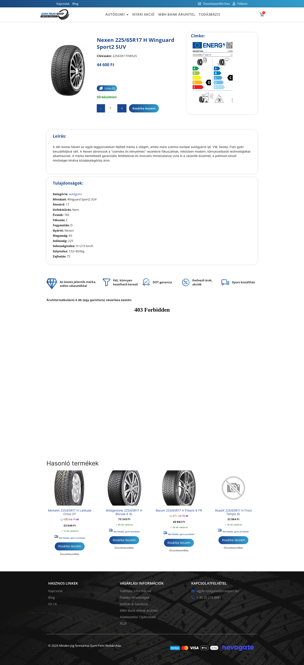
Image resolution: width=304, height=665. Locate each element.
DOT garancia (162, 282)
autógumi (75, 194)
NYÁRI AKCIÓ (143, 14)
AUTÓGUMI (115, 14)
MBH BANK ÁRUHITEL (176, 14)
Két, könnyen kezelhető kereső (125, 282)
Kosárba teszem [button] (69, 546)
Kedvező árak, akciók (202, 282)
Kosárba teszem (143, 108)
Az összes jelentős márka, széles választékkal (78, 284)
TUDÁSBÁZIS (209, 14)
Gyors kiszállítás (243, 282)
